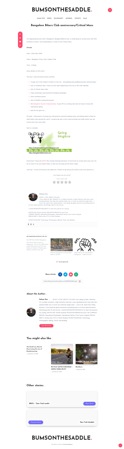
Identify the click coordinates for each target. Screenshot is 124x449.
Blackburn (79, 367)
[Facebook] (28, 224)
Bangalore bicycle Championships (44, 104)
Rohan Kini (43, 299)
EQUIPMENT (58, 18)
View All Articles (46, 325)
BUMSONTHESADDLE (61, 10)
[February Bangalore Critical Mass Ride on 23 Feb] (62, 244)
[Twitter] (33, 224)
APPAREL (69, 18)
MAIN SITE (41, 18)
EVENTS (78, 18)
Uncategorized (63, 262)
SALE (85, 18)
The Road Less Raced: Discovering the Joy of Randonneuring (34, 349)
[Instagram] (31, 224)
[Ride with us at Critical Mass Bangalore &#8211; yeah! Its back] (86, 244)
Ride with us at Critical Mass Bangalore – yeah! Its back (84, 253)
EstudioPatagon (68, 444)
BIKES (49, 18)
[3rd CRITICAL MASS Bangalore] (39, 244)
